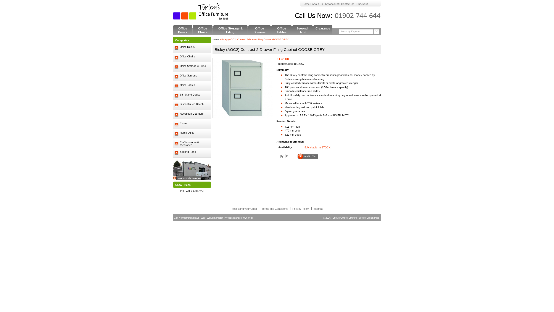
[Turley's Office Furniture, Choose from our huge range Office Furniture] (201, 11)
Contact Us (347, 4)
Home (306, 4)
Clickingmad (373, 217)
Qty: (281, 156)
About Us (317, 4)
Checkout (362, 4)
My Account (332, 4)
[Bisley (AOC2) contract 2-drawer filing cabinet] (243, 59)
